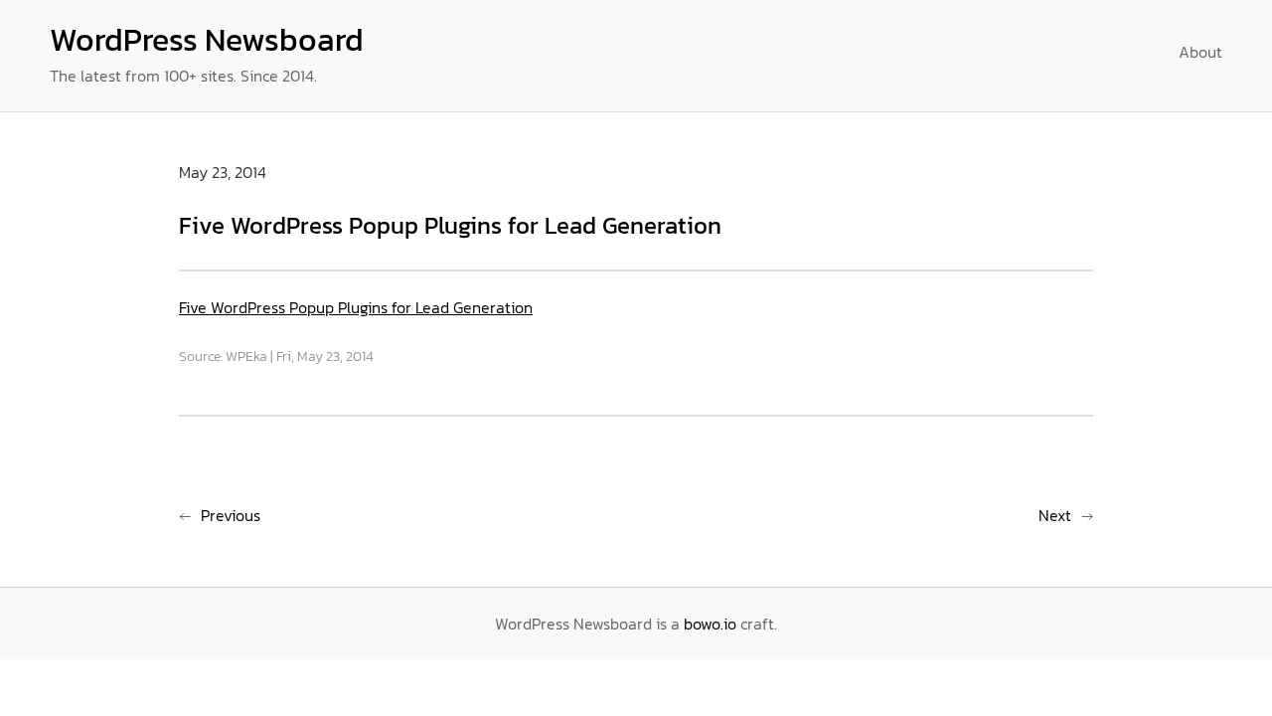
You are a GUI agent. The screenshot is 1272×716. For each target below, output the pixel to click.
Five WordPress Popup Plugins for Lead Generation (356, 307)
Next (1054, 515)
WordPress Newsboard (207, 40)
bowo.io (710, 623)
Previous (230, 515)
